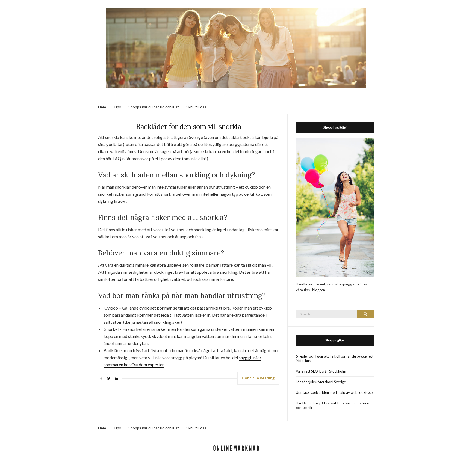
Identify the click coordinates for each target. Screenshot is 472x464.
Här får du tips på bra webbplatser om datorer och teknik (333, 405)
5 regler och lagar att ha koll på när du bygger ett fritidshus (334, 358)
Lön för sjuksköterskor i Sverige (321, 382)
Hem (102, 107)
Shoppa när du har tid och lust (153, 107)
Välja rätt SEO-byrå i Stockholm (321, 371)
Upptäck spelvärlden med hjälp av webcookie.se (334, 392)
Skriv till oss (196, 107)
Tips (117, 107)
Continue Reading (258, 378)
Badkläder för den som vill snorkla (188, 126)
